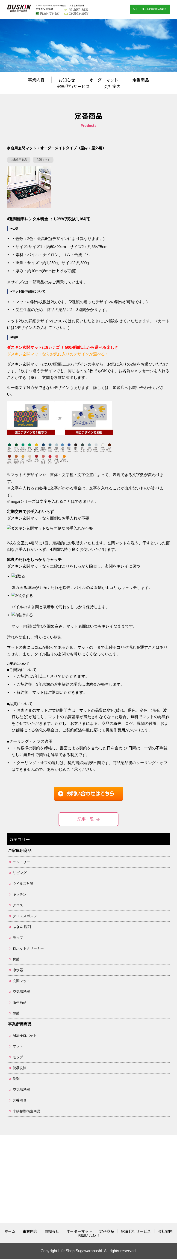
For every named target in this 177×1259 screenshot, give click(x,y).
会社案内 (112, 86)
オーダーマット (103, 80)
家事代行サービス (73, 86)
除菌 (16, 1013)
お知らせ (67, 80)
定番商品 (140, 80)
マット (18, 1046)
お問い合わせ (88, 1235)
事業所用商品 (20, 1024)
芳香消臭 (20, 1100)
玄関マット (43, 159)
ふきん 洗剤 (22, 927)
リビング (20, 873)
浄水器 (18, 970)
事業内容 (36, 80)
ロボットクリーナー (28, 948)
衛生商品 (20, 1002)
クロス (18, 905)
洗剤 (16, 1079)
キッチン (20, 894)
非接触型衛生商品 (26, 1111)
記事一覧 (85, 819)
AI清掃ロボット (25, 1035)
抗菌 (16, 959)
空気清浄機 (21, 991)
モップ (18, 937)
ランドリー (21, 862)
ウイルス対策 (23, 883)
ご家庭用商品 (18, 159)
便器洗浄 (20, 1068)
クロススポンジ (25, 916)
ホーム (9, 1231)
